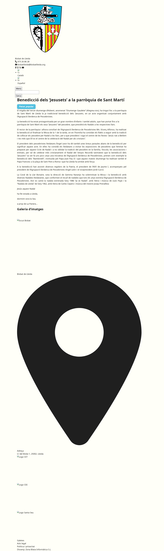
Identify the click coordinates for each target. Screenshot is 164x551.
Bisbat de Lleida (22, 58)
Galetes (20, 540)
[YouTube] (23, 67)
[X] (20, 67)
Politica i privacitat (26, 546)
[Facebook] (15, 67)
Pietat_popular (26, 106)
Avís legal (21, 543)
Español (21, 83)
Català (21, 75)
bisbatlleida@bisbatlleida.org (31, 64)
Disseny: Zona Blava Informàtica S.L (34, 549)
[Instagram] (18, 67)
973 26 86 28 (23, 61)
